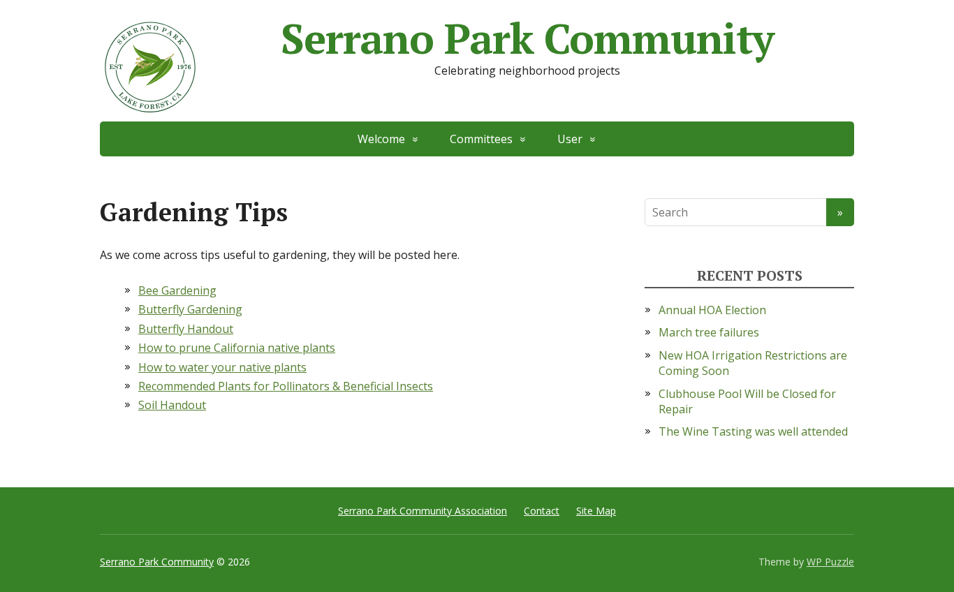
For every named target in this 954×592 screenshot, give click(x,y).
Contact (541, 510)
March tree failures (709, 332)
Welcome (381, 139)
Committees (481, 139)
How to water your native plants (222, 367)
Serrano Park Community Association (422, 510)
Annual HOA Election (712, 310)
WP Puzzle (830, 561)
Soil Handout (172, 405)
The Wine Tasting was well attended (753, 431)
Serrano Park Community (527, 38)
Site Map (596, 510)
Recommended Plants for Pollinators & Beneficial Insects (285, 386)
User (569, 139)
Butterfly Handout (185, 328)
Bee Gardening (177, 290)
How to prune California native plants (236, 347)
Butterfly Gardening (190, 309)
